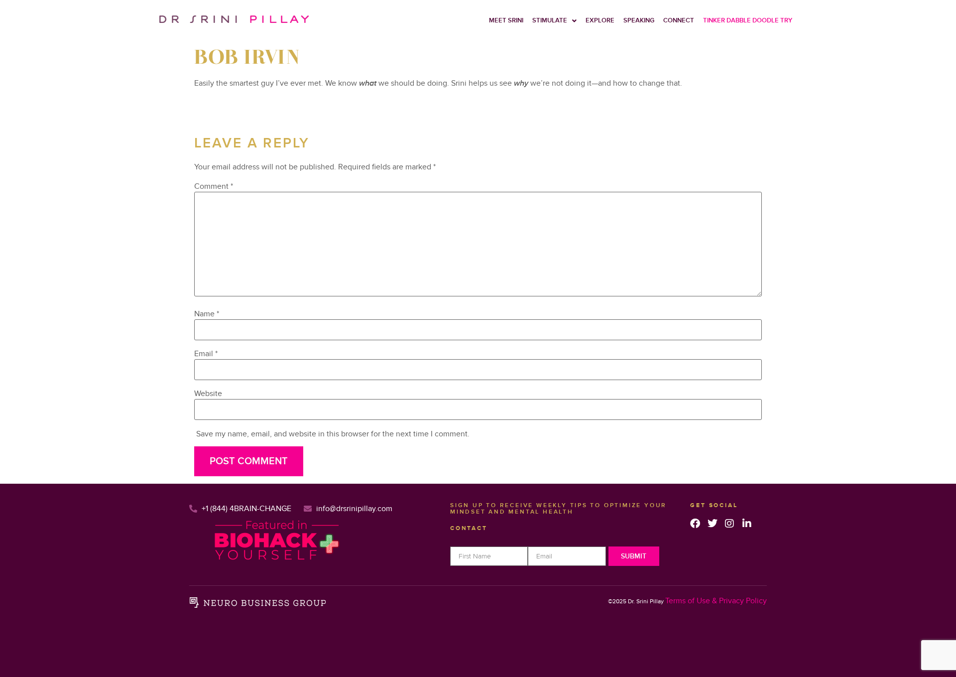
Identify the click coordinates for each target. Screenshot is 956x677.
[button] (554, 20)
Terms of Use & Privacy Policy (716, 601)
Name (206, 314)
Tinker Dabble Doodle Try (747, 20)
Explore (600, 20)
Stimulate (549, 20)
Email (206, 354)
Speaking (638, 20)
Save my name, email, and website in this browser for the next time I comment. (333, 434)
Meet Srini (506, 20)
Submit (633, 556)
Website (208, 394)
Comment (213, 186)
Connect (678, 20)
